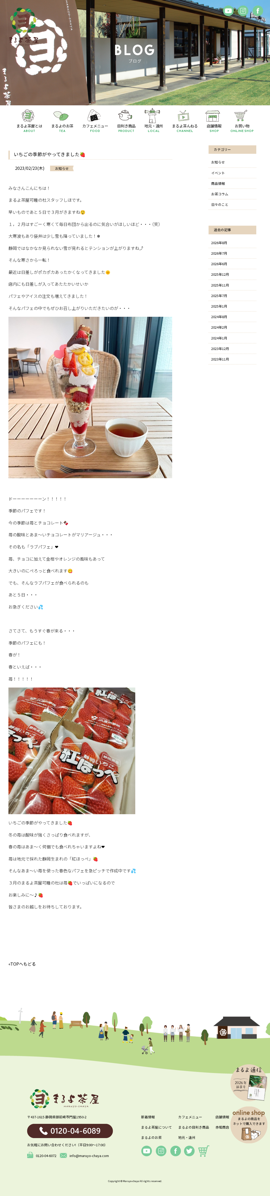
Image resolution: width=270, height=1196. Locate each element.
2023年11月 (220, 359)
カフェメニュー (190, 1116)
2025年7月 (219, 295)
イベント (218, 172)
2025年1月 (219, 306)
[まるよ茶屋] (23, 26)
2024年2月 (219, 327)
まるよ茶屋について (156, 1127)
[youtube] (146, 1151)
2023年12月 (220, 348)
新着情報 (148, 1116)
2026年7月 (219, 253)
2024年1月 (219, 337)
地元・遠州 (186, 1137)
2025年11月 (220, 285)
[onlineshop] (203, 1151)
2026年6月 (219, 263)
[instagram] (243, 10)
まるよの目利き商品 (193, 1127)
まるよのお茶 (151, 1137)
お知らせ (218, 162)
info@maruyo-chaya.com (89, 1155)
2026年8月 (219, 242)
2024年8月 (219, 316)
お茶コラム (219, 193)
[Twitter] (189, 1151)
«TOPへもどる (22, 964)
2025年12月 (220, 274)
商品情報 (218, 183)
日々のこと (219, 204)
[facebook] (228, 10)
